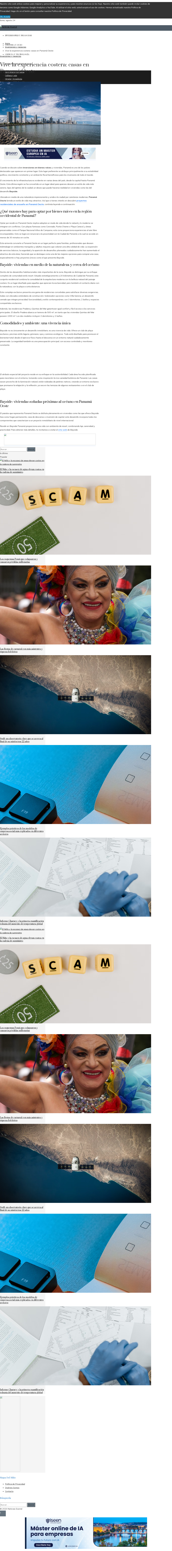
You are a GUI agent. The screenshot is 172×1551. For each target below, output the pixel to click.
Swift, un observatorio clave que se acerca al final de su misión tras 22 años (21, 740)
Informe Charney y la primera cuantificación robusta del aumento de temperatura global (22, 922)
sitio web (62, 430)
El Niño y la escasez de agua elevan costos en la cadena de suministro (22, 471)
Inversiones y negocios (10, 56)
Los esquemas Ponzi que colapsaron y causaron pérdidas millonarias (19, 560)
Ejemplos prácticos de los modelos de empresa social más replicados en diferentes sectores (22, 831)
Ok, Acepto (5, 16)
